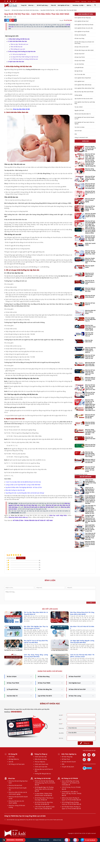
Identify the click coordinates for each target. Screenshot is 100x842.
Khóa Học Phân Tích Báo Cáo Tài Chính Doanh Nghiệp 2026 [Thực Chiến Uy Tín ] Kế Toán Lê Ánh (90, 403)
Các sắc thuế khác (79, 64)
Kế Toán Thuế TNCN (13, 683)
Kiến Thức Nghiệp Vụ (68, 754)
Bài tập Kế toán (79, 71)
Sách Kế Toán (78, 130)
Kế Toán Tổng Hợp (67, 757)
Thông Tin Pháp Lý (40, 754)
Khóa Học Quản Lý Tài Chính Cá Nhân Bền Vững (90, 289)
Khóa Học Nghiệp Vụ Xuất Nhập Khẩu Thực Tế (90, 319)
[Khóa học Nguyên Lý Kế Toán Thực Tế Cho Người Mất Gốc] (79, 149)
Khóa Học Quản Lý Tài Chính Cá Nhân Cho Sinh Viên (90, 461)
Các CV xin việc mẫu (80, 74)
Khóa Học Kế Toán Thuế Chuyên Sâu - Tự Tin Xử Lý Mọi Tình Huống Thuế (90, 186)
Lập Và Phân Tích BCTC (45, 696)
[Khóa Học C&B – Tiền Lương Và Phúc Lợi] (79, 334)
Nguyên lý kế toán (79, 110)
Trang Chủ (23, 5)
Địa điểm (61, 733)
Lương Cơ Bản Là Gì (11, 485)
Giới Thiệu (12, 757)
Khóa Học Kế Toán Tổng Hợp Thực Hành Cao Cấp (90, 356)
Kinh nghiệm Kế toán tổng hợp (83, 17)
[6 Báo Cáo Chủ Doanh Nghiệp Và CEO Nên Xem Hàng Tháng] (79, 482)
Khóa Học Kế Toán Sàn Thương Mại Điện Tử (90, 394)
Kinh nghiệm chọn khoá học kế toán (84, 24)
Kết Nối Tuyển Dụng (42, 5)
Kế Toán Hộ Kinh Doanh (69, 762)
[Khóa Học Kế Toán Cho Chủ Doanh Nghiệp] (79, 201)
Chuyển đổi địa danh (68, 767)
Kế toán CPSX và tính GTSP (81, 47)
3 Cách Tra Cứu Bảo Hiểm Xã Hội (14, 482)
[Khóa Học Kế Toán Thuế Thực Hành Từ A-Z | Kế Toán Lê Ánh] (79, 468)
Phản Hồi (53, 5)
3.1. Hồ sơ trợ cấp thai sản (18, 54)
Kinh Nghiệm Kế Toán (64, 5)
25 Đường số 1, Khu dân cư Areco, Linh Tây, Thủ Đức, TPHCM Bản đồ (71, 793)
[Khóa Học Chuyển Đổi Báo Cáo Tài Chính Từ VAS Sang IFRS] (79, 259)
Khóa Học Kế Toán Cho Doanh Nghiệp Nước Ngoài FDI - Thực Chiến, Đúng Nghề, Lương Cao (90, 224)
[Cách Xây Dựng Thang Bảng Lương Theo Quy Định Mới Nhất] (13, 664)
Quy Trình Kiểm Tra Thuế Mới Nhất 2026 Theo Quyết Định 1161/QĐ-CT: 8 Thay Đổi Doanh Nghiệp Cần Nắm (90, 509)
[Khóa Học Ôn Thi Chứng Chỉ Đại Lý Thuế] (79, 282)
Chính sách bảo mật (41, 757)
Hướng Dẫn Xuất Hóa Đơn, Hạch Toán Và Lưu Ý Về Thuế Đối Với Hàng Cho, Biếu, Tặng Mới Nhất (90, 519)
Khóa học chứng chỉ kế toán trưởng (90, 169)
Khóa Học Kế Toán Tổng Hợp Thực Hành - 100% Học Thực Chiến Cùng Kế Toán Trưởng (90, 157)
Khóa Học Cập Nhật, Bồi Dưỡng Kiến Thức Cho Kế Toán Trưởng (90, 454)
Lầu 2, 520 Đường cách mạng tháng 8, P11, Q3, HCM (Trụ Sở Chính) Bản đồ (70, 783)
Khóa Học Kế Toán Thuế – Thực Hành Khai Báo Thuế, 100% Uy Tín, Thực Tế (90, 388)
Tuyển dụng (83, 1)
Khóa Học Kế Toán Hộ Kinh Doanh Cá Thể (90, 193)
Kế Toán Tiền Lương (75, 696)
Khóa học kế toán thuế (15, 785)
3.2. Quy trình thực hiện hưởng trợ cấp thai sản (24, 57)
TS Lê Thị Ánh (68, 20)
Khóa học (61, 728)
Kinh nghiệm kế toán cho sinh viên (84, 28)
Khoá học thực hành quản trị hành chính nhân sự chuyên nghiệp (90, 328)
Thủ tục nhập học (40, 762)
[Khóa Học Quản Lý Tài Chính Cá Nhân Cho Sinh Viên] (79, 461)
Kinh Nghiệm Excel (74, 683)
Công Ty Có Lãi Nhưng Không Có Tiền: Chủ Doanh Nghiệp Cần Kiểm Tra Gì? (89, 490)
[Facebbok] (84, 754)
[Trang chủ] (10, 5)
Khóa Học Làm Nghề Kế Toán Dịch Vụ (90, 438)
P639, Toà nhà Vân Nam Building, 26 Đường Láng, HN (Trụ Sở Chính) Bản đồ (45, 783)
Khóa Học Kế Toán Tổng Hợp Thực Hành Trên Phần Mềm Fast (90, 372)
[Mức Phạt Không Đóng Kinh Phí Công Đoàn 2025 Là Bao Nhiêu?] (60, 622)
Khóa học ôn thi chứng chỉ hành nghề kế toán (89, 274)
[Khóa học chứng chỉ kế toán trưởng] (79, 171)
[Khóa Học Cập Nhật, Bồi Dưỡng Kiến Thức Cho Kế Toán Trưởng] (79, 453)
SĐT (60, 719)
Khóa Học (31, 5)
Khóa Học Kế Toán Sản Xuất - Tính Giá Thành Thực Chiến (90, 252)
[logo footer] (15, 836)
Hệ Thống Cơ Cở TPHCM (69, 778)
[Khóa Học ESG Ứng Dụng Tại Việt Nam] (79, 446)
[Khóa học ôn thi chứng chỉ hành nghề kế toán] (79, 274)
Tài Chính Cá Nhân (79, 127)
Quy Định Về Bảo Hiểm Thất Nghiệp (15, 487)
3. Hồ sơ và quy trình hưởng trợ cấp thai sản (22, 51)
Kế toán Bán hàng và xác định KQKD (84, 50)
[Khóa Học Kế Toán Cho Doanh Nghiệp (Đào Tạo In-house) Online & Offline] (79, 230)
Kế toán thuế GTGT (79, 53)
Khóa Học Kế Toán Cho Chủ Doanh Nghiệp (90, 200)
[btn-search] (95, 5)
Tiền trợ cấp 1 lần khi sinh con (19, 44)
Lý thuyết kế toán (79, 67)
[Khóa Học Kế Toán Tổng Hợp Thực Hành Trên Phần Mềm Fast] (79, 371)
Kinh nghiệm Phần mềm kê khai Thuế (84, 88)
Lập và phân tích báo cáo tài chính (84, 98)
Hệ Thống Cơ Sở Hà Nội (42, 778)
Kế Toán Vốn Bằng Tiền (45, 689)
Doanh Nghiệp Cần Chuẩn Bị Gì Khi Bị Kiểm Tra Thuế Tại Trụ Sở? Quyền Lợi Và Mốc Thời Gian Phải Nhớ (90, 499)
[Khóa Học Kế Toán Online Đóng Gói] (79, 297)
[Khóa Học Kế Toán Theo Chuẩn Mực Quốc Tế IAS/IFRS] (79, 364)
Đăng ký (86, 743)
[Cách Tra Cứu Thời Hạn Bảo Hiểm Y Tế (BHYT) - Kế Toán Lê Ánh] (60, 664)
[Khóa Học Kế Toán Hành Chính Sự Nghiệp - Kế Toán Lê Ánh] (79, 208)
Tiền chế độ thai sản (16, 47)
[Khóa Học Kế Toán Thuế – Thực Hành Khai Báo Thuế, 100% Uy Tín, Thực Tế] (79, 387)
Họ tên (61, 715)
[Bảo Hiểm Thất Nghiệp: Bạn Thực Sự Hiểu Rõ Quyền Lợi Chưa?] (13, 636)
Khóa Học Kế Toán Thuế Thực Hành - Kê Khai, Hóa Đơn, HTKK (90, 179)
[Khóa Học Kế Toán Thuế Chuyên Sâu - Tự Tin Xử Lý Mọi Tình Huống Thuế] (79, 186)
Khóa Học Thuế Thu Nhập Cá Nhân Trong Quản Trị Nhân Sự (90, 350)
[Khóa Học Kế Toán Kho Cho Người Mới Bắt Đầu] (79, 416)
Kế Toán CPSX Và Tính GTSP (77, 689)
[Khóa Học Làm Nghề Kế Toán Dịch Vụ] (79, 438)
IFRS (76, 134)
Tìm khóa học (44, 840)
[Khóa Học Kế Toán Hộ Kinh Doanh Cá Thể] (79, 194)
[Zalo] (89, 759)
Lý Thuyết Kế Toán (12, 689)
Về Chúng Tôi (12, 754)
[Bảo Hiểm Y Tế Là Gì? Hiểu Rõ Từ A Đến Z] (60, 636)
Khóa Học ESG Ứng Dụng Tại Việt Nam (90, 445)
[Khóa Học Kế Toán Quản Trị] (79, 304)
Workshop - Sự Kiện (78, 5)
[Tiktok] (93, 754)
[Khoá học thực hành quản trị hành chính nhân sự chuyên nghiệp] (79, 326)
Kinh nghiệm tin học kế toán (82, 31)
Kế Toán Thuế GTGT (75, 676)
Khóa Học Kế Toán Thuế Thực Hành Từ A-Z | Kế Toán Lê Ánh (90, 469)
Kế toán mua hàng (79, 38)
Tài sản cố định (79, 107)
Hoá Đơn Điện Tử (12, 696)
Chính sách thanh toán (41, 764)
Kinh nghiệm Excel (79, 81)
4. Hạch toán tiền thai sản (16, 61)
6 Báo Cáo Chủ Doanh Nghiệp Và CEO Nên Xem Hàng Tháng (90, 482)
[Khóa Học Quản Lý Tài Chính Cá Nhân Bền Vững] (79, 289)
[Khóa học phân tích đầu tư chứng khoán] (79, 313)
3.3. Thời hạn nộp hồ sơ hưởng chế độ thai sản (24, 59)
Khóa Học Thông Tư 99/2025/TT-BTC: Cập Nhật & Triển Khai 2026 (90, 432)
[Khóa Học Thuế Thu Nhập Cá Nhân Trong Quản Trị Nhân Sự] (79, 349)
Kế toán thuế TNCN (80, 57)
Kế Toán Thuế (66, 759)
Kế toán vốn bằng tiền (80, 35)
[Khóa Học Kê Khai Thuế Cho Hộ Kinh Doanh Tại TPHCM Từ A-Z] (79, 544)
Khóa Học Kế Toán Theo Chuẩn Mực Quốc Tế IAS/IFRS (90, 364)
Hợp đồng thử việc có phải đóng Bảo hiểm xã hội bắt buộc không (24, 493)
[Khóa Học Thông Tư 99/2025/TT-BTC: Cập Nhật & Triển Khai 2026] (79, 431)
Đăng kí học (57, 840)
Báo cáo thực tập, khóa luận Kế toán (84, 91)
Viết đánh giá (21, 558)
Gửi (91, 602)
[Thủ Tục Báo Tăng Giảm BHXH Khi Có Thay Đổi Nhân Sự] (13, 622)
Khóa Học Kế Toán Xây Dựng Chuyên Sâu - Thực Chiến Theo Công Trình (90, 238)
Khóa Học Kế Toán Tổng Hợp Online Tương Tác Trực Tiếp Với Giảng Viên (90, 164)
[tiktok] (15, 1)
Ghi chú (61, 738)
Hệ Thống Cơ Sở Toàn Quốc (17, 764)
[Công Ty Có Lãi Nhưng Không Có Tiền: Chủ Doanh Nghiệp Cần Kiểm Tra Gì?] (79, 490)
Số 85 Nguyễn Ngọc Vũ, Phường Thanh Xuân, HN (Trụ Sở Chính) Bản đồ (44, 789)
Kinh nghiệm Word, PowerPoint (83, 78)
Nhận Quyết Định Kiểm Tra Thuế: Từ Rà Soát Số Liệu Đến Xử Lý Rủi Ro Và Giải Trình (90, 528)
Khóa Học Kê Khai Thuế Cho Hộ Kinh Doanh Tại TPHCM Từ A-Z (90, 544)
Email (60, 724)
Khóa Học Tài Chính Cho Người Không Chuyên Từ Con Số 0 (90, 216)
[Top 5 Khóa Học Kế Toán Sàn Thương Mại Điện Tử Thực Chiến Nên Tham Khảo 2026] (79, 536)
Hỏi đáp (94, 1)
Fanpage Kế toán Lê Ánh (81, 474)
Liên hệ (89, 1)
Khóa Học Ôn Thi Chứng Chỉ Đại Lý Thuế (89, 282)
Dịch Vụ (89, 5)
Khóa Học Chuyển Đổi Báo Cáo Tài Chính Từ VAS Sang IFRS (90, 261)
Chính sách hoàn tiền (41, 767)
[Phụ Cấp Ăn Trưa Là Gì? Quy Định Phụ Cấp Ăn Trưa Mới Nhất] (13, 650)
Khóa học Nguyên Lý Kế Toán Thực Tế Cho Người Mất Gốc (90, 149)
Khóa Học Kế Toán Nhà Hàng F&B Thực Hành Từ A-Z (90, 409)
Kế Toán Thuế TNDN (44, 683)
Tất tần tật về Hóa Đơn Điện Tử (83, 114)
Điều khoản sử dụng (41, 759)
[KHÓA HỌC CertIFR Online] (79, 244)
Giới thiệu (77, 1)
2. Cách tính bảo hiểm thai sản (17, 41)
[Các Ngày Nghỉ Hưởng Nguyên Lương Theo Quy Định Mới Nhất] (60, 650)
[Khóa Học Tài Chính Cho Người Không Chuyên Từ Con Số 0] (79, 216)
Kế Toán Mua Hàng (43, 676)
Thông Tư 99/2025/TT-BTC (81, 137)
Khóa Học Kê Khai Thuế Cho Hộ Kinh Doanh (90, 423)
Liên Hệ (11, 762)
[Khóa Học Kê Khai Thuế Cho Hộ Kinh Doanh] (79, 423)
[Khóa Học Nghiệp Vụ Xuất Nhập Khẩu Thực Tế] (79, 319)
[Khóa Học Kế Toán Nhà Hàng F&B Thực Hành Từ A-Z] (79, 408)
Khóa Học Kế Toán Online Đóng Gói (90, 296)
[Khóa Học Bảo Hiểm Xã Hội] (79, 341)
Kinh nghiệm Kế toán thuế (81, 21)
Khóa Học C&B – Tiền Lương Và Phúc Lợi (89, 334)
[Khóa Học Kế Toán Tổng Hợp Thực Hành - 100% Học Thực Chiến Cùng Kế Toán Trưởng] (79, 156)
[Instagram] (13, 1)
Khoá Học (11, 778)
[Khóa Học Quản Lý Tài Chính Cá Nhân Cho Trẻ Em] (79, 379)
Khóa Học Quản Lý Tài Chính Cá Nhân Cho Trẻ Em (90, 379)
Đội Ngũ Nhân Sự (14, 759)
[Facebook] (4, 1)
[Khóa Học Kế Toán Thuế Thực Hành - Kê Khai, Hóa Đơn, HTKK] (79, 179)
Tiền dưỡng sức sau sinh (18, 49)
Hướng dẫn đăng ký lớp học (43, 773)
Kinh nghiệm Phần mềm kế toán (83, 84)
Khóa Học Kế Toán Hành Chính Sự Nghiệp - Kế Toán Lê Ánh (90, 208)
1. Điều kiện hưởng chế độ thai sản (19, 39)
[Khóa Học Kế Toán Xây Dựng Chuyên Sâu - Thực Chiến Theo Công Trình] (79, 238)
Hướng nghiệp (78, 95)
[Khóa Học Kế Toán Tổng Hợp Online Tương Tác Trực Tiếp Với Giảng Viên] (79, 164)
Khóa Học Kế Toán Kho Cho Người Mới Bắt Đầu (90, 416)
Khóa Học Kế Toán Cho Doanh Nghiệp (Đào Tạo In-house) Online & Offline (90, 231)
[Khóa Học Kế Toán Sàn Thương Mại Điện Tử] (79, 395)
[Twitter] (7, 1)
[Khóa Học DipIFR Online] (79, 267)
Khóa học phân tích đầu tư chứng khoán (90, 312)
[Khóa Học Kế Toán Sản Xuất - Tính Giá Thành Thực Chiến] (79, 253)
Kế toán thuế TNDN (80, 60)
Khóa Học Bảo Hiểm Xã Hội (21, 109)
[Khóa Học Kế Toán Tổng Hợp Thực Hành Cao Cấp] (79, 356)
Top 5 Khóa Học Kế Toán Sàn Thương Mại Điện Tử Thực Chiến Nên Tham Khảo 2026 (90, 536)
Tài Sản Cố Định (11, 676)
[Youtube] (10, 1)
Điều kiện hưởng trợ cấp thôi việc (15, 490)
